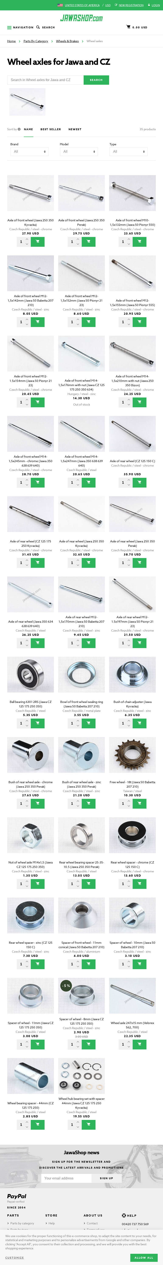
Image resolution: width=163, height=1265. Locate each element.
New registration (131, 5)
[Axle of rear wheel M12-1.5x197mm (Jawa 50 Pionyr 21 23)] (132, 600)
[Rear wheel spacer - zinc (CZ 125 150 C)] (30, 921)
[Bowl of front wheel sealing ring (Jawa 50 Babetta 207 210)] (81, 680)
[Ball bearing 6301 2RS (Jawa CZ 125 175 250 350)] (30, 680)
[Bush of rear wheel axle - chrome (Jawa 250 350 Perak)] (30, 761)
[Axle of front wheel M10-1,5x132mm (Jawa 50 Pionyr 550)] (132, 199)
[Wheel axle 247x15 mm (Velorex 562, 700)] (132, 1001)
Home (11, 41)
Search (48, 27)
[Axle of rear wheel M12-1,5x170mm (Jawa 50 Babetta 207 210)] (81, 600)
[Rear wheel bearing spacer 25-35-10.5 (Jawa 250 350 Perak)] (81, 841)
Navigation (23, 27)
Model (64, 144)
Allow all (144, 1257)
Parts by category (22, 1223)
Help (52, 1223)
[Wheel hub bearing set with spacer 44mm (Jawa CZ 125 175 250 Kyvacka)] (81, 1082)
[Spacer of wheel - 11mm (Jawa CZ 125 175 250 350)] (30, 1001)
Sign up (106, 1178)
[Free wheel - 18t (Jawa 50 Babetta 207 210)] (132, 761)
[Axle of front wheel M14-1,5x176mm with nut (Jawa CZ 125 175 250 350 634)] (81, 359)
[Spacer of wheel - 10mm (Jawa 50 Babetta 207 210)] (132, 921)
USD (108, 5)
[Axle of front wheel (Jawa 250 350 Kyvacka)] (30, 199)
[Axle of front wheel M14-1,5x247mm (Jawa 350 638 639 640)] (81, 440)
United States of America (82, 5)
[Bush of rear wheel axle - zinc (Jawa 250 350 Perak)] (81, 761)
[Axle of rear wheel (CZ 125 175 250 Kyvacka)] (30, 520)
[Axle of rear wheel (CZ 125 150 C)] (132, 440)
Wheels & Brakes (67, 41)
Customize (14, 1257)
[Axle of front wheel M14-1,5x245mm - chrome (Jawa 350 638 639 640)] (30, 440)
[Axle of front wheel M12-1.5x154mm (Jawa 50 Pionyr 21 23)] (30, 359)
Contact (92, 1223)
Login (156, 5)
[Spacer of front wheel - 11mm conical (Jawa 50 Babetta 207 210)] (81, 921)
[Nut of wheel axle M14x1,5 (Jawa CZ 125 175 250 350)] (30, 841)
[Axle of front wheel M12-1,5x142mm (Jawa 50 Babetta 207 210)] (30, 279)
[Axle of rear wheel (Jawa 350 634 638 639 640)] (30, 600)
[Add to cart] (38, 242)
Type (113, 144)
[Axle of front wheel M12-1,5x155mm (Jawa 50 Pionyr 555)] (132, 279)
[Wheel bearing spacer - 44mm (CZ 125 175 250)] (30, 1082)
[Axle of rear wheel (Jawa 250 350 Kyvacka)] (81, 520)
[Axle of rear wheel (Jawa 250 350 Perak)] (132, 520)
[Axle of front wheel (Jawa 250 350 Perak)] (81, 199)
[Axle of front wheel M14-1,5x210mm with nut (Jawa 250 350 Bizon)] (132, 359)
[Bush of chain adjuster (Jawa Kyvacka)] (132, 680)
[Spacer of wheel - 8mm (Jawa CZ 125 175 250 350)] (81, 1001)
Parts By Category (36, 41)
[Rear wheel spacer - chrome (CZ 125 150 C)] (132, 841)
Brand (14, 144)
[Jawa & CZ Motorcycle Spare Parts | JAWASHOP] (81, 18)
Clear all (143, 168)
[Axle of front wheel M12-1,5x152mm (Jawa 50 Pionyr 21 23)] (81, 279)
